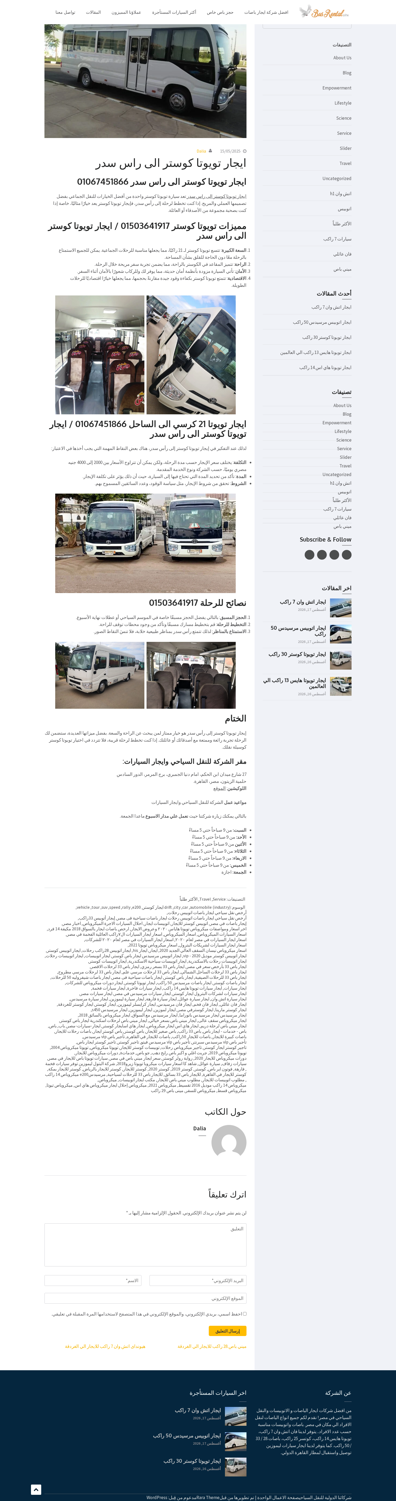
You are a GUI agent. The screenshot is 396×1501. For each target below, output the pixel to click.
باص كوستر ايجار (107, 1031)
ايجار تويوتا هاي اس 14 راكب (325, 367)
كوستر (200, 1069)
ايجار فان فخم (205, 1004)
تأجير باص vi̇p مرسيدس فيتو (165, 1042)
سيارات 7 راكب (337, 239)
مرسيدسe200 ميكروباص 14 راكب (75, 1074)
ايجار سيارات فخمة (108, 988)
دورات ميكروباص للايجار (96, 1052)
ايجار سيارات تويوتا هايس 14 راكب (192, 988)
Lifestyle (343, 103)
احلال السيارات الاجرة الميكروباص (113, 923)
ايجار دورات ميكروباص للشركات (94, 982)
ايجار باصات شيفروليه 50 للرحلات (80, 977)
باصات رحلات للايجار (73, 1031)
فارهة (239, 1069)
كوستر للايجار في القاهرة (224, 1074)
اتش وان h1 (341, 194)
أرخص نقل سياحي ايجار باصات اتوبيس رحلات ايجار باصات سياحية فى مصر (181, 918)
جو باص (143, 1052)
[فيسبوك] (347, 555)
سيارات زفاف (234, 1063)
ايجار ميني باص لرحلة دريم (223, 1025)
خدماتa (127, 1052)
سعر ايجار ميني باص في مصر (135, 1058)
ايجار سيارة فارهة (161, 998)
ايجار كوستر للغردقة (75, 1004)
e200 (136, 907)
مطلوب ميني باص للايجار (178, 1079)
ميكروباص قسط (231, 1090)
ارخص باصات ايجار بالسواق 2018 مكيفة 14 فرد (88, 928)
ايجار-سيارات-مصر (83, 1025)
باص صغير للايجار (161, 1031)
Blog (347, 73)
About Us (343, 58)
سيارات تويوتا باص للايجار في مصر (78, 1058)
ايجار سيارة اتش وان (228, 998)
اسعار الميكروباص (180, 934)
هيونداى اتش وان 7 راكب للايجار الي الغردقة (105, 1346)
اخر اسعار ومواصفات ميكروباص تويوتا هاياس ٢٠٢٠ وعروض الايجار (188, 928)
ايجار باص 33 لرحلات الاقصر (115, 966)
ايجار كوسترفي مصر (195, 1009)
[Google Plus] (322, 555)
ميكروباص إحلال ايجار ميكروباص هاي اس (111, 1085)
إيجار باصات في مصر (228, 923)
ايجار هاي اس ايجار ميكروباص (173, 1025)
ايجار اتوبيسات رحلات (64, 955)
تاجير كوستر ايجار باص (96, 1042)
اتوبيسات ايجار (156, 923)
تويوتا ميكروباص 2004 (69, 1047)
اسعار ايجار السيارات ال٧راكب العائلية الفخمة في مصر (114, 934)
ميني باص (343, 269)
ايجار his (140, 950)
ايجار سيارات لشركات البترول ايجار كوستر (209, 993)
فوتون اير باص (220, 1069)
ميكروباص (108, 1079)
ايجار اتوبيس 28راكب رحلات (106, 950)
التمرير (36, 1490)
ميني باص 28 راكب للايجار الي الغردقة (212, 1346)
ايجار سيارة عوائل (194, 998)
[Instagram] (309, 555)
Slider (346, 148)
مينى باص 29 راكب (167, 1090)
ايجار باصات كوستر (229, 982)
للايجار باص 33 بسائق (183, 1074)
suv (104, 907)
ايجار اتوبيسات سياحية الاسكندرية (157, 961)
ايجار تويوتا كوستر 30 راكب (327, 337)
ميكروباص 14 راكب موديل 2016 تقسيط (212, 1085)
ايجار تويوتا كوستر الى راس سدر (216, 196)
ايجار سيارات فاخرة (144, 988)
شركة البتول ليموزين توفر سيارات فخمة (80, 1063)
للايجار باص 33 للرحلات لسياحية (135, 1074)
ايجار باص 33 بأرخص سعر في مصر (216, 966)
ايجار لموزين (165, 1009)
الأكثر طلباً (188, 899)
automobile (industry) (210, 907)
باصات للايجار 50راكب (191, 1036)
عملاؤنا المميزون (126, 12)
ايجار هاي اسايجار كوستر (123, 1025)
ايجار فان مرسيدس (175, 1004)
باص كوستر (134, 1031)
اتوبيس (345, 209)
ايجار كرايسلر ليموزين (137, 1004)
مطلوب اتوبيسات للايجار (223, 1079)
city (177, 907)
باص (53, 1025)
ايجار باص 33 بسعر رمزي (163, 966)
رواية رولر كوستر (177, 1058)
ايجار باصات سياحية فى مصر (137, 977)
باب (61, 1025)
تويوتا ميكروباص (104, 1047)
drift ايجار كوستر (157, 907)
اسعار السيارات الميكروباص (222, 934)
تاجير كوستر (128, 1042)
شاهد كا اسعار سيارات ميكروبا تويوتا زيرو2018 (157, 1063)
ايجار (153, 950)
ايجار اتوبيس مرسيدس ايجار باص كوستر (146, 955)
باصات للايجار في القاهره (148, 1036)
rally (126, 907)
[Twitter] (334, 555)
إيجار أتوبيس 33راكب (97, 918)
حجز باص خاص (220, 12)
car (185, 907)
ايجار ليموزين (140, 1009)
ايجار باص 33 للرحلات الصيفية (220, 977)
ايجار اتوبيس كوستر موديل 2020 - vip (214, 955)
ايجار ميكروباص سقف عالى (222, 1020)
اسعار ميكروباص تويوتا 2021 (153, 945)
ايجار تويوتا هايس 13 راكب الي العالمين (316, 352)
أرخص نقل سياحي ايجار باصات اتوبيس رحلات (207, 912)
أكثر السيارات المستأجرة (174, 12)
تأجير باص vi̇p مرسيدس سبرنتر (219, 1042)
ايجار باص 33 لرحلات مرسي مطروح (89, 972)
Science (344, 118)
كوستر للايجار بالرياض (102, 1069)
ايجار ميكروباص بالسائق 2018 (104, 1015)
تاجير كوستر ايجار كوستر (225, 1047)
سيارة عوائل (209, 1063)
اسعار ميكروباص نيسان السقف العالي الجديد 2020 (202, 950)
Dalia (201, 151)
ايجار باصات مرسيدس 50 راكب (184, 982)
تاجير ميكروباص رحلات (181, 1047)
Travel (205, 899)
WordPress (157, 1497)
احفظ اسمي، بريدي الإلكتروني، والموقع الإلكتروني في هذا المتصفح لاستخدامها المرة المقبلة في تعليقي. (146, 1314)
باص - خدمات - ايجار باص (224, 1031)
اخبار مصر (72, 923)
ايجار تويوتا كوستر (140, 982)
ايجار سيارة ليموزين (127, 998)
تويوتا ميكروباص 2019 (227, 1052)
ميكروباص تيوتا (60, 1085)
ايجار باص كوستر (178, 977)
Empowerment (337, 88)
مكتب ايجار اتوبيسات (137, 1079)
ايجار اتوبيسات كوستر (108, 961)
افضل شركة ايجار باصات (266, 12)
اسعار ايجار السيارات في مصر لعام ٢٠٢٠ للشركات (129, 939)
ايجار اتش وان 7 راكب (331, 307)
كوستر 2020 (159, 1069)
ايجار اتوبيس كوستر (64, 950)
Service (219, 899)
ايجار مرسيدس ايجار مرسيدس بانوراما (212, 1015)
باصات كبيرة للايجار (229, 1036)
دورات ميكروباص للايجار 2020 (220, 1058)
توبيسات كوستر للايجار (139, 1047)
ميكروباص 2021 (162, 1085)
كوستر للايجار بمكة (64, 1069)
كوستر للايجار (135, 1069)
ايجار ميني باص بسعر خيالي (172, 1020)
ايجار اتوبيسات (97, 955)
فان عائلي (342, 254)
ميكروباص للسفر (200, 1090)
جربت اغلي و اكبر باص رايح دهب (179, 1052)
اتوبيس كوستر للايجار (189, 923)
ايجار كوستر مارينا (230, 1009)
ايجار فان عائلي (233, 1004)
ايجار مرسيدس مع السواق (155, 1015)
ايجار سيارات (235, 988)
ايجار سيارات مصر (96, 993)
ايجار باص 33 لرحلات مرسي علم (151, 972)
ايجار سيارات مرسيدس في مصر (142, 993)
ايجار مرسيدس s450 (109, 1009)
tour (96, 907)
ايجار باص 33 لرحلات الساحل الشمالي (213, 972)
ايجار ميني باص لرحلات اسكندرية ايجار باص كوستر (103, 1020)
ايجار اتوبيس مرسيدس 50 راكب (322, 322)
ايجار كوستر (105, 1004)
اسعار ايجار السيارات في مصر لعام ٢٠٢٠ (210, 939)
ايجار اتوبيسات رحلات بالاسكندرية (217, 961)
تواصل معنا (65, 12)
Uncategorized (337, 178)
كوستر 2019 (182, 1069)
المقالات (93, 12)
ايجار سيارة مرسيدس (89, 998)
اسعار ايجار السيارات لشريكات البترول (212, 945)
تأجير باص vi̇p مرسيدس (104, 1036)
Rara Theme (208, 1497)
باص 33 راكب (189, 1031)
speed (114, 907)
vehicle (83, 907)
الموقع (219, 788)
